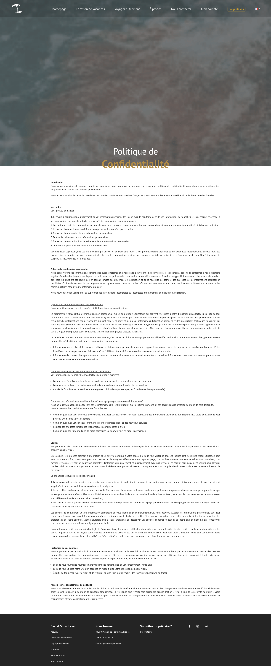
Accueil (54, 631)
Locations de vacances (61, 637)
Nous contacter (181, 9)
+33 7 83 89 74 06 (104, 637)
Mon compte (209, 9)
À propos (155, 9)
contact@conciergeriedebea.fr (110, 643)
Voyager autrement (127, 9)
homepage (59, 9)
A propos (55, 649)
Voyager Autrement (60, 643)
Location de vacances (90, 9)
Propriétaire (236, 9)
